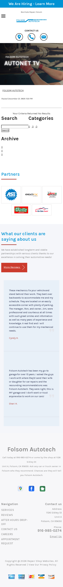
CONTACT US (9, 529)
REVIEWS (7, 515)
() (2, 147)
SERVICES (7, 510)
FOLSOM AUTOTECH (17, 56)
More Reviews (12, 267)
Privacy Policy (48, 564)
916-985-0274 (23, 457)
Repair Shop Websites (40, 561)
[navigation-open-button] (3, 15)
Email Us (56, 536)
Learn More (45, 4)
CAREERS (7, 534)
